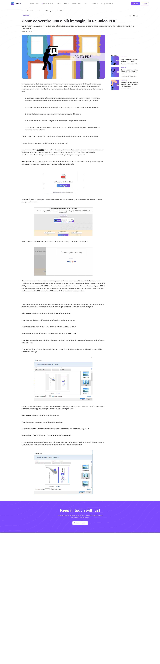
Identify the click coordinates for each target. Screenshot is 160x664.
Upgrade (135, 3)
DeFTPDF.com (40, 161)
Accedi (145, 3)
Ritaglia (66, 3)
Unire (85, 3)
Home (23, 11)
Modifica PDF (34, 3)
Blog (28, 11)
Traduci (58, 3)
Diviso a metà (76, 3)
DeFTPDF (40, 150)
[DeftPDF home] (16, 3)
